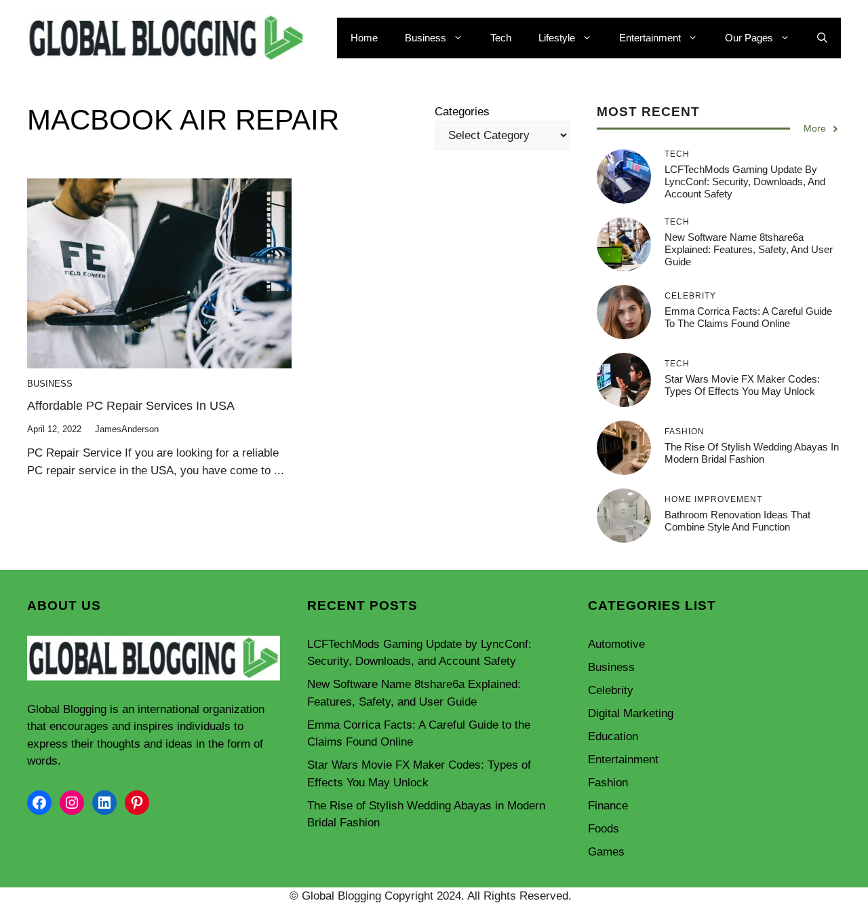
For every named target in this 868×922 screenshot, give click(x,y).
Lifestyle (556, 37)
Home (364, 37)
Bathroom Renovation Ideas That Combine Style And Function (737, 521)
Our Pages (749, 37)
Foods (603, 828)
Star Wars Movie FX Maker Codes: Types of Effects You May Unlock (742, 385)
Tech (500, 37)
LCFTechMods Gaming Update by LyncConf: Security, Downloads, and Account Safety (745, 181)
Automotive (616, 644)
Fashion (608, 782)
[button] (822, 38)
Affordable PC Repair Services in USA (131, 405)
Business (425, 37)
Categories (462, 111)
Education (613, 736)
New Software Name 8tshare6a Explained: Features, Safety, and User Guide (749, 249)
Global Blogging (66, 709)
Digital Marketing (630, 713)
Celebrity (610, 690)
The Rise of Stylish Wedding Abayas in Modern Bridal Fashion (752, 453)
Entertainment (650, 37)
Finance (608, 805)
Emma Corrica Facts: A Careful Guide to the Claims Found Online (748, 317)
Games (606, 851)
